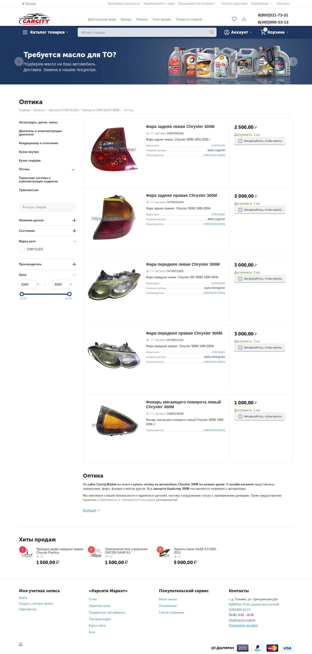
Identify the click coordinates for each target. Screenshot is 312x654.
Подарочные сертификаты (107, 612)
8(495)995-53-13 (273, 22)
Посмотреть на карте (243, 625)
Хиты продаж (162, 19)
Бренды (126, 19)
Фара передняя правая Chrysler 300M (184, 333)
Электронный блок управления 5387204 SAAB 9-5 (126, 550)
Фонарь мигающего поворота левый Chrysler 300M (183, 404)
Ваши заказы (168, 599)
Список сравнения (171, 612)
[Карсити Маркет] (35, 19)
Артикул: (160, 133)
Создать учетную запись (36, 603)
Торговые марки (100, 619)
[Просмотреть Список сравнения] (244, 19)
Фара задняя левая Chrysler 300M (180, 126)
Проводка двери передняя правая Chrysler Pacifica (59, 550)
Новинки (142, 19)
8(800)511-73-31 (273, 15)
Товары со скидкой (189, 19)
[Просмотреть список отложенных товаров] (234, 19)
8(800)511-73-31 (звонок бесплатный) (254, 604)
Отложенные (168, 606)
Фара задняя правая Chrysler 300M (181, 195)
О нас (93, 599)
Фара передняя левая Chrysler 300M (183, 264)
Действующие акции (102, 19)
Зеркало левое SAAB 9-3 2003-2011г (195, 550)
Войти (23, 598)
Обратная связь (100, 606)
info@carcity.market (242, 620)
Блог (92, 632)
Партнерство (28, 609)
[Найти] (212, 32)
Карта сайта (97, 625)
